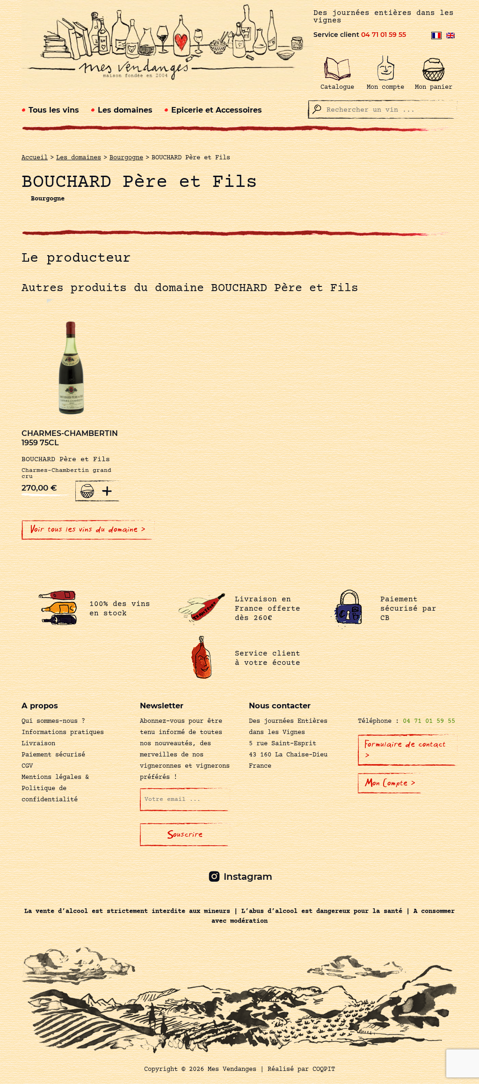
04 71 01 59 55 (383, 34)
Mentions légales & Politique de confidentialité (55, 789)
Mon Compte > (390, 783)
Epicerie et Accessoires (216, 110)
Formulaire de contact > (405, 750)
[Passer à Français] (436, 35)
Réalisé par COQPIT (301, 1069)
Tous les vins (54, 110)
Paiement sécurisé (53, 755)
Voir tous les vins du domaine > (88, 529)
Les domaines (125, 110)
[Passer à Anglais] (450, 35)
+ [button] (107, 490)
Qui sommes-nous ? (53, 721)
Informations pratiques (63, 732)
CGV (27, 766)
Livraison (38, 744)
